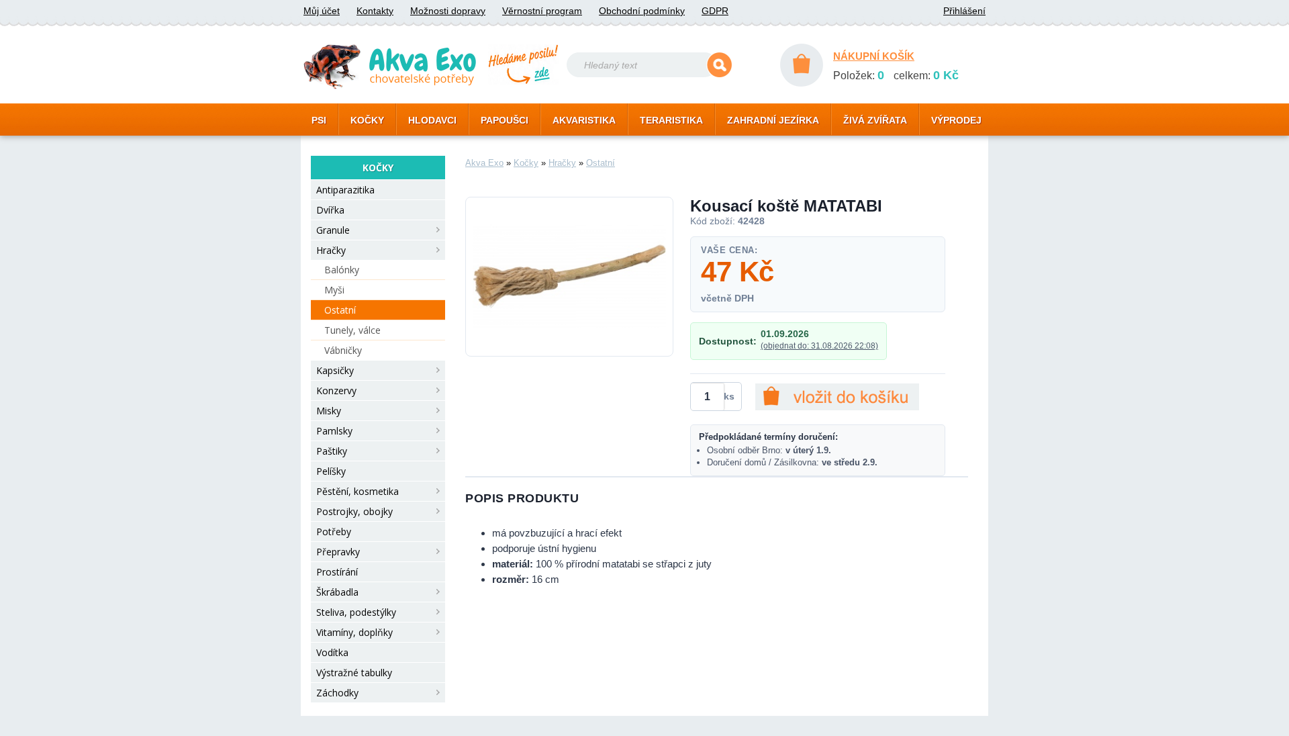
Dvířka (330, 209)
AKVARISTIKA (584, 120)
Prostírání (337, 571)
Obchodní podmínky (642, 10)
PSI (319, 120)
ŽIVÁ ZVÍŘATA (875, 120)
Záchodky (337, 692)
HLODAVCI (432, 120)
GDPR (715, 10)
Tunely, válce (352, 330)
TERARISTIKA (671, 120)
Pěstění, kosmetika (357, 491)
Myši (334, 289)
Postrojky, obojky (354, 511)
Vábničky (343, 350)
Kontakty (374, 10)
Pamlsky (334, 430)
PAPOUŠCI (504, 120)
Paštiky (331, 451)
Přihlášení (964, 10)
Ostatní (340, 310)
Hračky (331, 250)
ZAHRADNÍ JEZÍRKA (773, 120)
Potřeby (333, 531)
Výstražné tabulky (354, 672)
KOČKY (367, 120)
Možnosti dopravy (447, 10)
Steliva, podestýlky (356, 612)
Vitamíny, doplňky (354, 632)
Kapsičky (335, 370)
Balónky (341, 269)
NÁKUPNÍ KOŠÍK (873, 56)
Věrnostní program (542, 10)
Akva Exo (484, 163)
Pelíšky (331, 471)
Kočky (526, 163)
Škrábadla (337, 592)
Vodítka (332, 652)
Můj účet (321, 10)
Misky (328, 410)
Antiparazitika (345, 189)
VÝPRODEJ (956, 120)
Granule (333, 230)
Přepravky (338, 551)
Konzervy (336, 390)
